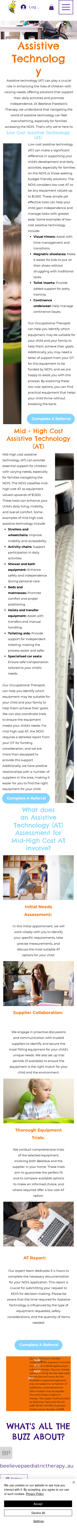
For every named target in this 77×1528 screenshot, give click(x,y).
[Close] (71, 1485)
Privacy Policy (35, 1494)
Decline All (38, 1513)
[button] (51, 7)
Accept (38, 1504)
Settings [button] (38, 1521)
